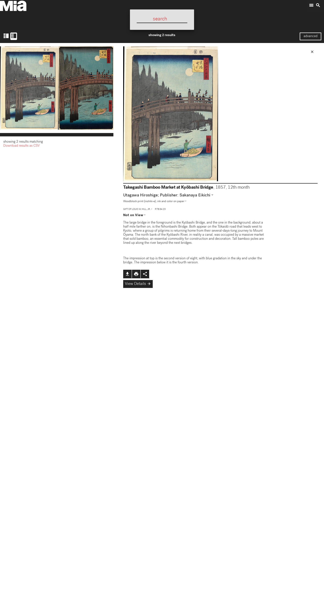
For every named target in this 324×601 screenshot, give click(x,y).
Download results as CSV (21, 146)
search (318, 5)
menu (311, 5)
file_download (127, 273)
